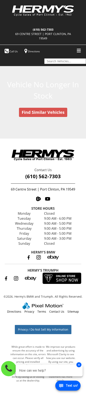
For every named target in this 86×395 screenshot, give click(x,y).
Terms (41, 311)
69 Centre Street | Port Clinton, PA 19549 (43, 189)
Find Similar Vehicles (43, 112)
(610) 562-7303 (43, 176)
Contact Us (56, 311)
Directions (14, 311)
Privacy (29, 311)
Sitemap (73, 311)
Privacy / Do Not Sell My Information (43, 329)
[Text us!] (68, 386)
